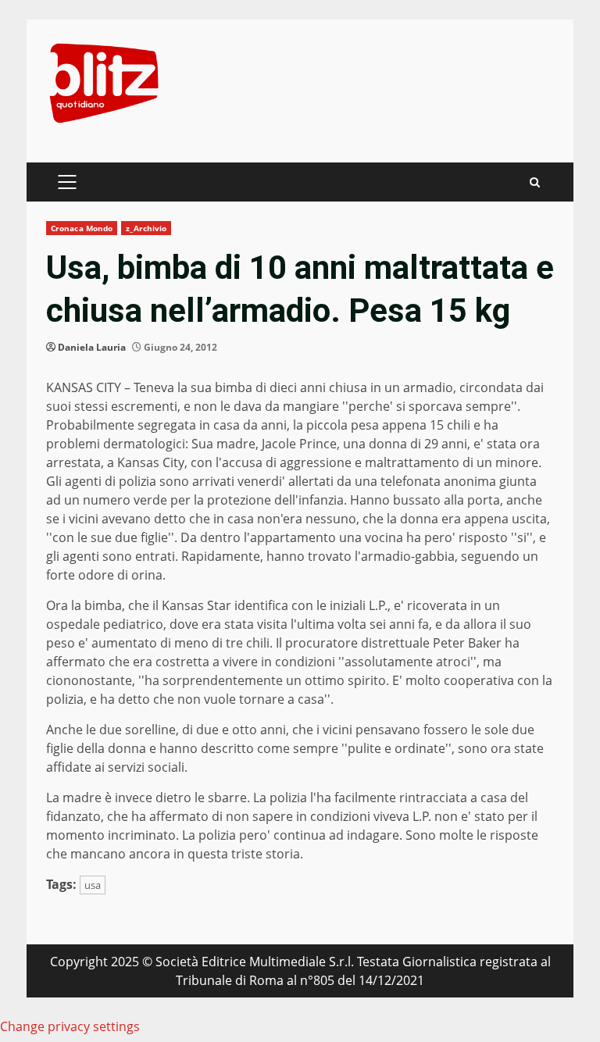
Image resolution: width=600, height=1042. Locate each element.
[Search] (535, 182)
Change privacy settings (70, 1026)
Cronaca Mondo (81, 228)
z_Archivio (146, 228)
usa (92, 885)
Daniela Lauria (92, 347)
